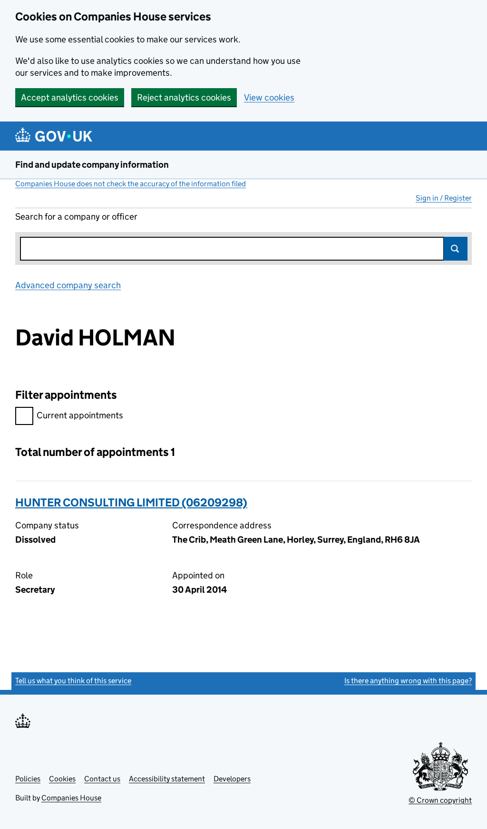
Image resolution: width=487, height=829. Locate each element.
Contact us (102, 778)
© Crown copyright (440, 800)
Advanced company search (68, 285)
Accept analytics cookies (69, 97)
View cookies (269, 97)
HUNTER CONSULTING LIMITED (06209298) (131, 502)
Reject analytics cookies (184, 97)
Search (456, 249)
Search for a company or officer (76, 216)
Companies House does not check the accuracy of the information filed (130, 183)
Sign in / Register (444, 197)
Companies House (71, 797)
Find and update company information (92, 164)
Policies (27, 778)
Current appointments (80, 415)
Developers (232, 778)
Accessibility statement (167, 778)
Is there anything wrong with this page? (408, 680)
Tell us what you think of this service (73, 680)
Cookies (62, 778)
